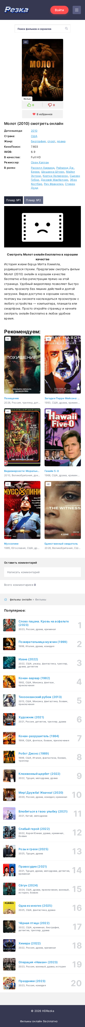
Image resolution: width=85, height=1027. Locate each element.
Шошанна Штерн (52, 171)
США (34, 136)
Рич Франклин (53, 184)
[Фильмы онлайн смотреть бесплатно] (16, 10)
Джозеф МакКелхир (54, 179)
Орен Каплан (40, 162)
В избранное (44, 114)
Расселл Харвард (42, 167)
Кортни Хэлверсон (55, 175)
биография (38, 141)
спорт (51, 141)
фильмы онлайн (21, 599)
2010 (34, 130)
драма (61, 141)
